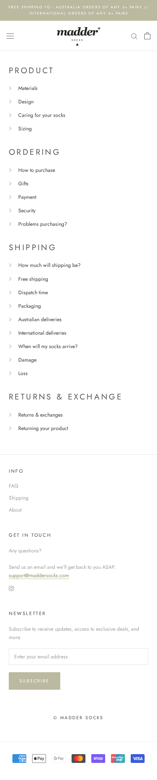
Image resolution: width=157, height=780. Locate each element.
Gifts (23, 183)
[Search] (134, 36)
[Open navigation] (10, 36)
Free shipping (33, 279)
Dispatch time (33, 292)
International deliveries (42, 332)
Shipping (18, 497)
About (15, 509)
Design (26, 101)
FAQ (13, 485)
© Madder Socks (78, 717)
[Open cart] (147, 35)
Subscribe (34, 681)
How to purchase (36, 170)
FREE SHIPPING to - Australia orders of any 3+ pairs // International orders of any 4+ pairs (78, 10)
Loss (23, 373)
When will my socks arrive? (48, 346)
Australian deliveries (40, 319)
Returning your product (43, 428)
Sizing (25, 128)
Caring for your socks (41, 115)
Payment (27, 197)
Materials (28, 88)
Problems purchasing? (42, 224)
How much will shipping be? (49, 265)
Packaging (29, 306)
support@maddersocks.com (39, 575)
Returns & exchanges (40, 414)
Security (26, 210)
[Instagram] (11, 588)
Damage (27, 359)
